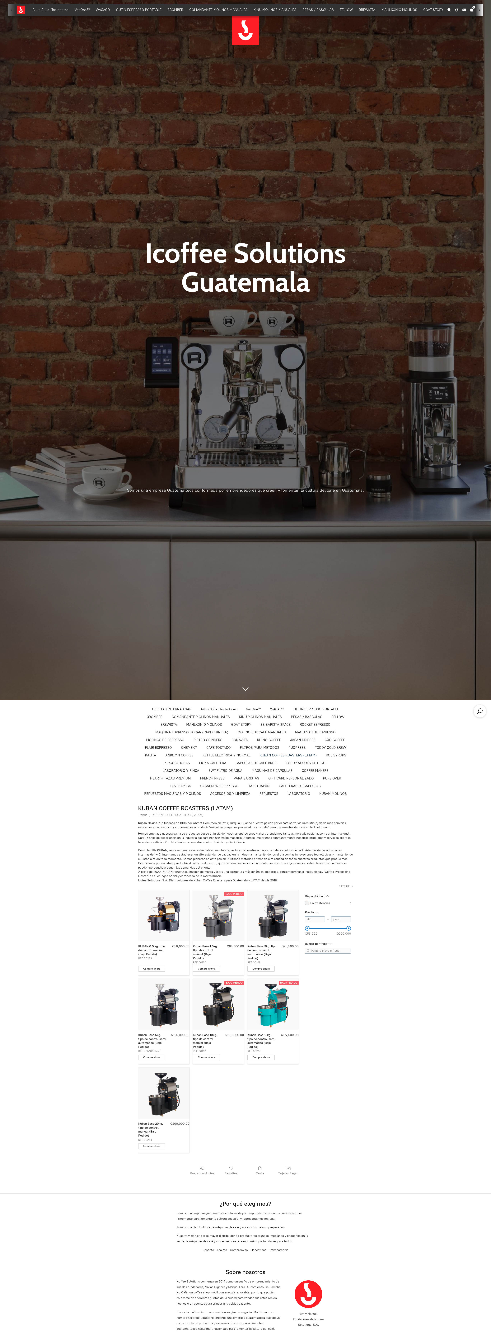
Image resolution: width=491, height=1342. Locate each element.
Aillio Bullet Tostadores (50, 10)
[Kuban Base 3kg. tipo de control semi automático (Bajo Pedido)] (273, 915)
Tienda (142, 815)
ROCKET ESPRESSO (315, 724)
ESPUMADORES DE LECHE (306, 763)
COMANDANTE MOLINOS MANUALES (218, 10)
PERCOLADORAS (177, 763)
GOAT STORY (433, 10)
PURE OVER (332, 778)
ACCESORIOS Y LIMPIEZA (230, 794)
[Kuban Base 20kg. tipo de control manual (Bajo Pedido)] (163, 1093)
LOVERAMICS (180, 786)
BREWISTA (367, 10)
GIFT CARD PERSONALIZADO (291, 778)
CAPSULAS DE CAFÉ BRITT (256, 763)
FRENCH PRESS (212, 778)
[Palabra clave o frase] (308, 951)
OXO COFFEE (335, 740)
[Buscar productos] (479, 711)
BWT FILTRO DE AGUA (225, 771)
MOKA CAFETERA (212, 763)
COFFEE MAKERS (315, 771)
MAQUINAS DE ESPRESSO (315, 732)
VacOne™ (82, 10)
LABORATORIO (299, 794)
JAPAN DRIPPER (303, 740)
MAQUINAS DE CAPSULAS (272, 771)
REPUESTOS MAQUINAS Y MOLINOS (172, 794)
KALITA (150, 755)
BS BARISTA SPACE (275, 724)
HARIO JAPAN (259, 786)
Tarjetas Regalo (288, 1173)
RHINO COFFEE (269, 740)
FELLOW (346, 10)
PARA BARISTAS (246, 778)
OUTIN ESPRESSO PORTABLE (138, 10)
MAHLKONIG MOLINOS (399, 10)
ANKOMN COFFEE (179, 755)
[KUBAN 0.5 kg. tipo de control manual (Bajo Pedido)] (163, 915)
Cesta (260, 1173)
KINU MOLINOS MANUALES (275, 10)
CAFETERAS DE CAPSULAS (300, 786)
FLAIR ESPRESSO (158, 747)
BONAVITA (239, 740)
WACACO (103, 10)
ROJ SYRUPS (336, 755)
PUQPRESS (297, 747)
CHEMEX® (189, 747)
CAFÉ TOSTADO (218, 747)
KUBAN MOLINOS (333, 794)
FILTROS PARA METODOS (259, 747)
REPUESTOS (269, 794)
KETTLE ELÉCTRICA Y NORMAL (226, 755)
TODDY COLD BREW (330, 747)
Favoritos (231, 1173)
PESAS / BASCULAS (318, 10)
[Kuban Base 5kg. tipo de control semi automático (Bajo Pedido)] (163, 1004)
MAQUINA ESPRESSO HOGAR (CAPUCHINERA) (191, 732)
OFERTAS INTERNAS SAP (171, 709)
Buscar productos (202, 1173)
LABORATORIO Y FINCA (181, 771)
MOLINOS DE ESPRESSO (165, 740)
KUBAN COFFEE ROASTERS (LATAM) (288, 755)
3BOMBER (175, 10)
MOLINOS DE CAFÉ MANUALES (261, 732)
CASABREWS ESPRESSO (219, 786)
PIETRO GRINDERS (208, 740)
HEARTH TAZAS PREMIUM (170, 778)
